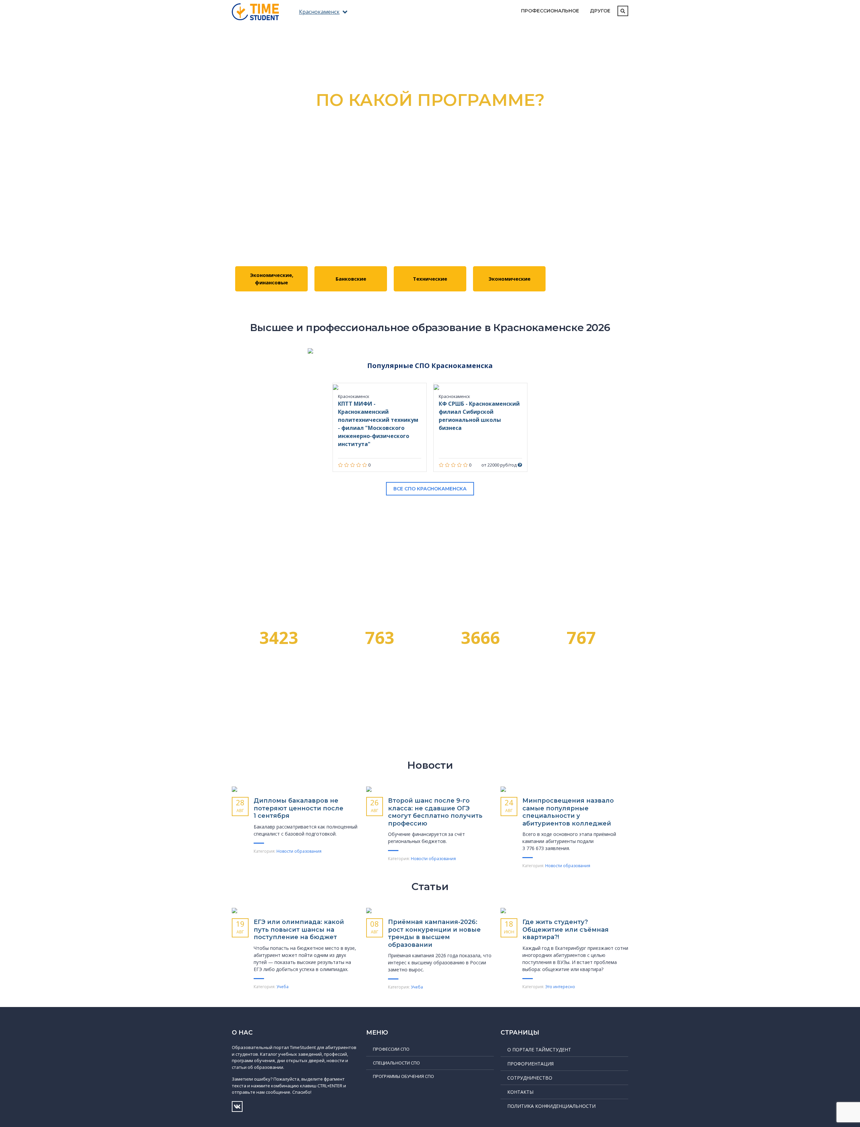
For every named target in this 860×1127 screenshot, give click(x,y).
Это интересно (560, 987)
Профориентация (530, 1063)
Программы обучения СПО (403, 1076)
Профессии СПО (391, 1049)
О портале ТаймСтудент (539, 1049)
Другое (600, 11)
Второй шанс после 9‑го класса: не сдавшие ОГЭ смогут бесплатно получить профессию (435, 812)
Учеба (282, 987)
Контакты (520, 1092)
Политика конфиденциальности (551, 1106)
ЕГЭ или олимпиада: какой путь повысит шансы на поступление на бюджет (299, 929)
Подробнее (430, 178)
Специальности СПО (396, 1063)
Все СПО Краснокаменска (430, 489)
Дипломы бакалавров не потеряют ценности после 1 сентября (298, 808)
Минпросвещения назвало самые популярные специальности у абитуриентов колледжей (568, 812)
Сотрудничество (529, 1078)
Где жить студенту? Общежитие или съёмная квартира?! (565, 929)
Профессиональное (550, 11)
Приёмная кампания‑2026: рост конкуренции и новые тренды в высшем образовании (434, 933)
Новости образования (298, 851)
